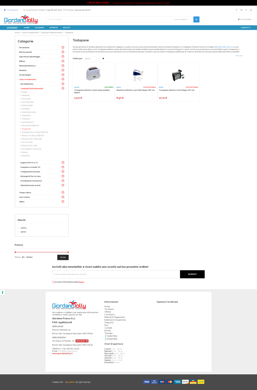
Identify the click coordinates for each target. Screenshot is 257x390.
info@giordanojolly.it (68, 351)
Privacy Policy (112, 339)
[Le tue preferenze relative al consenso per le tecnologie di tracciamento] (2, 292)
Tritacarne (26, 119)
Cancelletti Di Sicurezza (31, 149)
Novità (66, 28)
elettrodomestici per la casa (225, 47)
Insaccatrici (26, 115)
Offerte (53, 28)
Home (26, 28)
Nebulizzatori (27, 105)
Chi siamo (39, 28)
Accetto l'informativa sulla (69, 282)
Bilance (25, 152)
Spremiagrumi (28, 122)
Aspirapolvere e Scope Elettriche (35, 132)
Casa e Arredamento (30, 33)
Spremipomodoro (29, 112)
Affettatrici (26, 95)
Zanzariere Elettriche (30, 125)
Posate (24, 92)
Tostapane (69, 33)
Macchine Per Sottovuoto (32, 139)
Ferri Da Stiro (27, 142)
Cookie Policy (112, 336)
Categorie (12, 28)
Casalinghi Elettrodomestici (52, 33)
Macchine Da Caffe (29, 145)
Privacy (81, 282)
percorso (80, 341)
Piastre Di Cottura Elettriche (33, 135)
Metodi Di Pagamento (114, 317)
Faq (106, 325)
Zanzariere (26, 99)
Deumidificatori (28, 102)
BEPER (23, 232)
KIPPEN (23, 228)
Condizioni (109, 314)
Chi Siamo (109, 309)
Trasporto (109, 322)
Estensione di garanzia (115, 320)
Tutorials (108, 333)
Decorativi (26, 156)
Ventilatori (26, 109)
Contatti (245, 28)
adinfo (72, 382)
